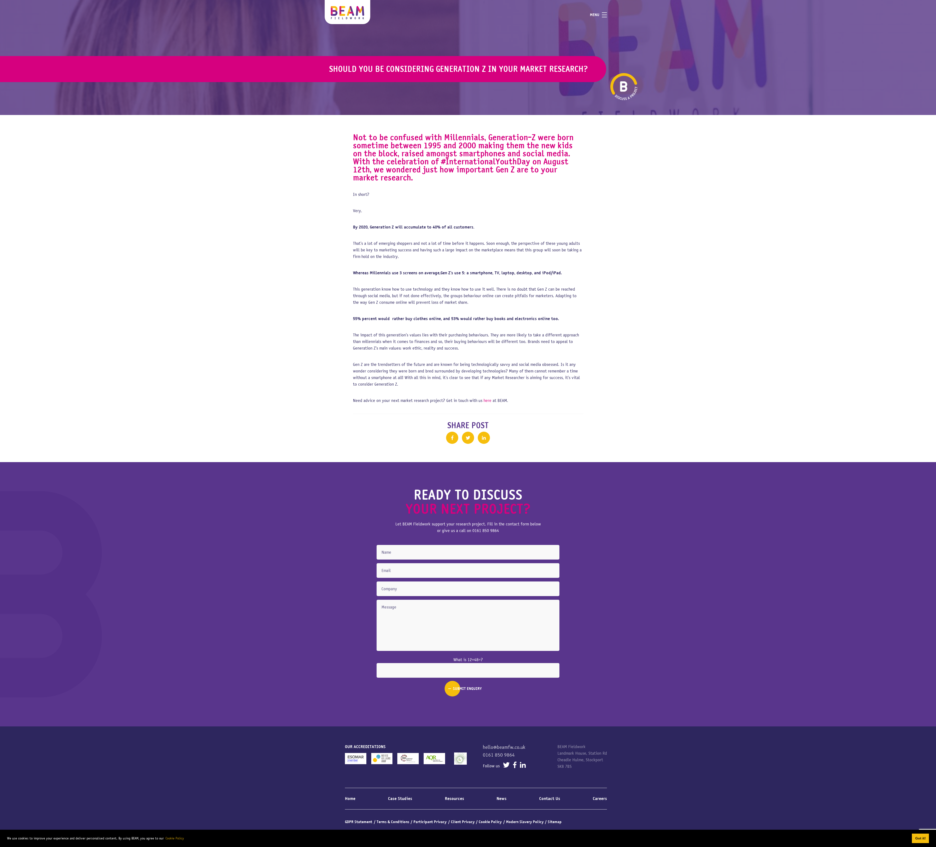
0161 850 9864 (485, 530)
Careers (600, 798)
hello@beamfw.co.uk (504, 747)
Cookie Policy (490, 822)
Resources (454, 798)
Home (350, 798)
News (502, 798)
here (487, 400)
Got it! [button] (920, 838)
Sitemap (555, 822)
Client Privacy (463, 822)
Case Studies (400, 798)
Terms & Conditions (393, 822)
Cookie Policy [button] (175, 838)
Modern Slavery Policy (525, 822)
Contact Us (549, 798)
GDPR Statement (358, 822)
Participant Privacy (430, 822)
